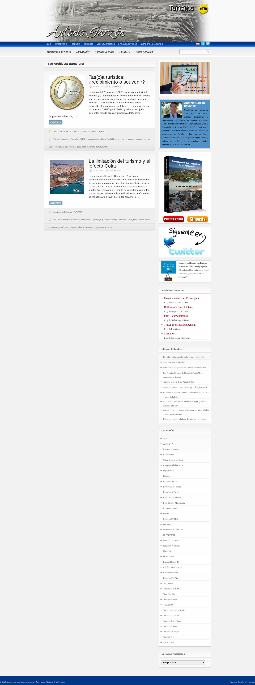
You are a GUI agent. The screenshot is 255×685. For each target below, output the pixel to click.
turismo (105, 147)
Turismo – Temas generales (174, 610)
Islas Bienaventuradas (176, 315)
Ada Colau (57, 220)
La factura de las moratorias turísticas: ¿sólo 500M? (184, 356)
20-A (165, 438)
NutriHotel (167, 551)
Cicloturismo (168, 454)
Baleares (56, 139)
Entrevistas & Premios (172, 486)
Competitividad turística (63, 132)
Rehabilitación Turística (172, 567)
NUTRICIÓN (83, 51)
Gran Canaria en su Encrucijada (181, 298)
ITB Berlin (167, 524)
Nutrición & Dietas (104, 51)
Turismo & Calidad (171, 615)
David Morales (113, 139)
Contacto (88, 44)
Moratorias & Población (59, 51)
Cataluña (74, 139)
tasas (79, 147)
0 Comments (115, 86)
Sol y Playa (168, 583)
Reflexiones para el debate (178, 307)
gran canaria (138, 220)
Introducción (61, 44)
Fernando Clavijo (125, 220)
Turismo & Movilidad (172, 620)
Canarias (95, 220)
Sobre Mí (76, 44)
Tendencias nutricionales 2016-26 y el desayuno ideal (185, 387)
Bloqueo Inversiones (171, 449)
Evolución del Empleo (172, 497)
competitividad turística (96, 139)
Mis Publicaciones (106, 44)
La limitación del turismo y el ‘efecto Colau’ (119, 163)
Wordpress (250, 681)
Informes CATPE (89, 132)
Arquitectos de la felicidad (174, 362)
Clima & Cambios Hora (173, 459)
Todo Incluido (169, 594)
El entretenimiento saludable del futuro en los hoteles (184, 419)
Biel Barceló (86, 220)
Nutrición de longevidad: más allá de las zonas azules (185, 367)
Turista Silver (168, 636)
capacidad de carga (108, 220)
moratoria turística (76, 227)
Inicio (48, 44)
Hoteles (166, 513)
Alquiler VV (168, 443)
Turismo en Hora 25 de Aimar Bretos (178, 381)
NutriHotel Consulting (152, 44)
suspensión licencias (103, 227)
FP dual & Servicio (171, 508)
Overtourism (168, 556)
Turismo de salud (144, 51)
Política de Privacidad (56, 681)
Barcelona (65, 139)
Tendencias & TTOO (171, 588)
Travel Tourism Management (180, 324)
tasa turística (70, 147)
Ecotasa (77, 132)
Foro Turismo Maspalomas (174, 502)
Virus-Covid (168, 642)
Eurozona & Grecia (171, 492)
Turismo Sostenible (171, 631)
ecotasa (139, 139)
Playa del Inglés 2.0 (171, 561)
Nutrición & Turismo (171, 545)
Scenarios (169, 333)
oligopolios (89, 227)
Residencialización (170, 572)
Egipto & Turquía (170, 481)
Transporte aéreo (170, 599)
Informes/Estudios (127, 44)
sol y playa (59, 147)
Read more (55, 122)
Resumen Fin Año (170, 577)
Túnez (98, 147)
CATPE (82, 139)
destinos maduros (127, 139)
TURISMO (124, 51)
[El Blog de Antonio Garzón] (127, 21)
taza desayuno (88, 147)
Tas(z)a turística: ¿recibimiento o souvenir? (117, 79)
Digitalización (169, 470)
